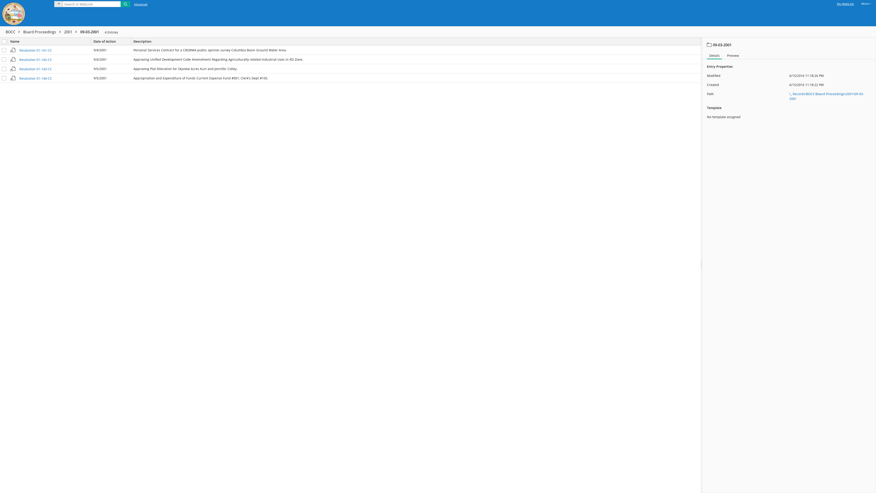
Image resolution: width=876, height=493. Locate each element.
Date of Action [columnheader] (105, 41)
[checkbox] (4, 41)
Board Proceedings (40, 31)
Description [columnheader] (142, 41)
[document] (789, 265)
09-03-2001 (89, 31)
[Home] (24, 13)
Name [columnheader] (14, 41)
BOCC (11, 31)
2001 (68, 31)
